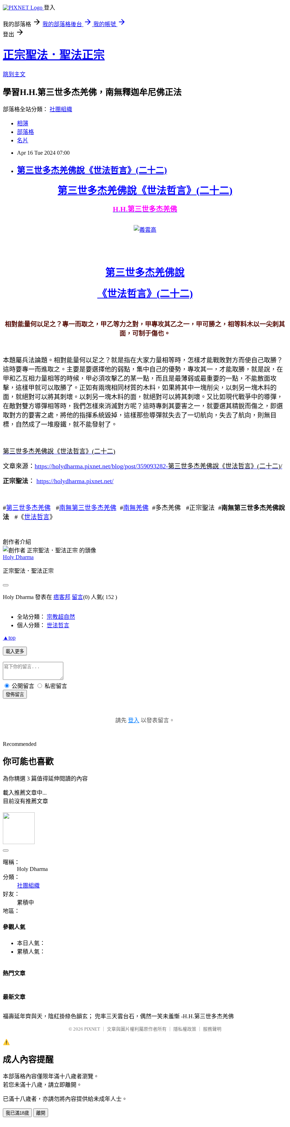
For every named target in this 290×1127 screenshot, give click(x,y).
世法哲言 (37, 517)
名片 (22, 140)
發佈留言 (15, 694)
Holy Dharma (18, 557)
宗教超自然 (61, 617)
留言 (77, 597)
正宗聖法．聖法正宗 (54, 54)
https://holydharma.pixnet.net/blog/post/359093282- (101, 466)
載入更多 (15, 651)
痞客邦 (61, 597)
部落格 (25, 132)
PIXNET (92, 1029)
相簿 (22, 123)
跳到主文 (14, 74)
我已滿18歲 (17, 1113)
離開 (40, 1113)
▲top (9, 638)
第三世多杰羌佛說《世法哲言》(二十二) (92, 170)
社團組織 (61, 109)
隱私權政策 (184, 1029)
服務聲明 (212, 1029)
